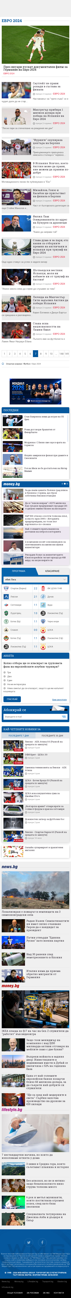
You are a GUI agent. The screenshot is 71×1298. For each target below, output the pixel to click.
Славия (14, 630)
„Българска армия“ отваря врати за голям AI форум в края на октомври (44, 807)
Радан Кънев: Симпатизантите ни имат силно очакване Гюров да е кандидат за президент (47, 925)
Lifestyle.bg (33, 1281)
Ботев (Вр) (16, 621)
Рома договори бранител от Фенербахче (39, 431)
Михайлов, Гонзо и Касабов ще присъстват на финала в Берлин (49, 193)
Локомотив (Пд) (55, 613)
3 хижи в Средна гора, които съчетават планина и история (47, 1165)
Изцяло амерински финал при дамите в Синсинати (46, 456)
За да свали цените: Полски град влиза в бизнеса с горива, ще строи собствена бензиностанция (46, 493)
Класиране (52, 571)
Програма (18, 571)
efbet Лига (10, 579)
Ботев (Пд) (16, 638)
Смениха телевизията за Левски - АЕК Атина (46, 769)
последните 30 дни (52, 736)
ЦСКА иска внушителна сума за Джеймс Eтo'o (42, 794)
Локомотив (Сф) (55, 638)
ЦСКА (50, 630)
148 (61, 353)
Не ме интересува (16, 684)
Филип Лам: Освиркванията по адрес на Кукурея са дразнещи (50, 219)
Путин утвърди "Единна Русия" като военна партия (45, 939)
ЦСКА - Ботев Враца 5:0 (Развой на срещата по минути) (43, 781)
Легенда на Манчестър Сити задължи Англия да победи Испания (50, 300)
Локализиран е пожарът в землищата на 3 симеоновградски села (31, 913)
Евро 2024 (8, 73)
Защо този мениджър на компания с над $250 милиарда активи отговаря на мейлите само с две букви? (47, 1044)
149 (67, 353)
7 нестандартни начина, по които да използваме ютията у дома (27, 1156)
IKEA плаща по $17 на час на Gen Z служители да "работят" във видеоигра (35, 1032)
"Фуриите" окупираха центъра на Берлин (48, 141)
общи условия (15, 1293)
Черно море (53, 621)
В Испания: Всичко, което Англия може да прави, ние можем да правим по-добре (51, 168)
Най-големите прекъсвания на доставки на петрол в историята (43, 530)
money (12, 484)
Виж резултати (59, 700)
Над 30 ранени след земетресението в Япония (44, 956)
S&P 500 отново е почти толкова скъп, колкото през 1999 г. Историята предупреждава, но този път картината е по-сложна (46, 520)
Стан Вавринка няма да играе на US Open (44, 418)
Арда (49, 605)
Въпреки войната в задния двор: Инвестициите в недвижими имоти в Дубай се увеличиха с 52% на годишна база (47, 1062)
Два (9, 676)
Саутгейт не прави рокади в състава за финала (46, 86)
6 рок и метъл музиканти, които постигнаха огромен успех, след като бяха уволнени (45, 1202)
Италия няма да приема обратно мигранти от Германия (43, 974)
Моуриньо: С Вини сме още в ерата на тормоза (44, 444)
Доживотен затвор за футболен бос (44, 819)
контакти (59, 1293)
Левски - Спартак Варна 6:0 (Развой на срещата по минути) (46, 833)
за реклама (33, 1293)
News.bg (6, 1281)
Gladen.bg (62, 1281)
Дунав (50, 597)
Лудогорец (16, 613)
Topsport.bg (47, 1281)
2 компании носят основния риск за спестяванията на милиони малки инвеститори (45, 544)
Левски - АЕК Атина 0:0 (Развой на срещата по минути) (44, 743)
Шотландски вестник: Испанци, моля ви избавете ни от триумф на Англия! (51, 275)
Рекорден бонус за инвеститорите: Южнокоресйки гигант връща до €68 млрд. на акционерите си (45, 557)
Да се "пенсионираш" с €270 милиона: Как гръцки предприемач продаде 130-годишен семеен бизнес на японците (46, 506)
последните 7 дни (19, 736)
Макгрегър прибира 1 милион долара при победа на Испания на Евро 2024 (48, 114)
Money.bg (18, 1281)
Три (9, 672)
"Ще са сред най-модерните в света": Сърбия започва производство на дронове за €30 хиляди (46, 1099)
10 (51, 353)
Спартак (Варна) (18, 588)
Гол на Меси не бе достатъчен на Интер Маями (45, 469)
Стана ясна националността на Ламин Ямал (46, 326)
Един (9, 680)
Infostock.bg (7, 1287)
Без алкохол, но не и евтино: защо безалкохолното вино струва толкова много (45, 1183)
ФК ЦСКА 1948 (54, 588)
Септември (16, 605)
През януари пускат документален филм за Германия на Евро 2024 (35, 68)
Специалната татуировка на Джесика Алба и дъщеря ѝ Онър (46, 1217)
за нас (46, 1293)
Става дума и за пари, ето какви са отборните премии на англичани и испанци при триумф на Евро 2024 (50, 246)
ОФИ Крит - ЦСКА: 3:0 (36, 754)
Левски (14, 597)
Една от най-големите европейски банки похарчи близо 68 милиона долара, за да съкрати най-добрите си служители (46, 1082)
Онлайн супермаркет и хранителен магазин (44, 848)
